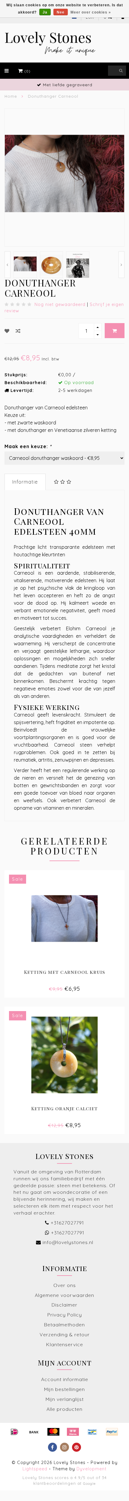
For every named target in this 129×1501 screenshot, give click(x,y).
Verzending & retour (65, 1334)
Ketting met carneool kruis (64, 972)
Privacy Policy (64, 1315)
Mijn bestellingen (64, 1389)
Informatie (25, 482)
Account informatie (64, 1379)
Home (10, 96)
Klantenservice (64, 1344)
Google (89, 1483)
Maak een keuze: (28, 446)
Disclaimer (64, 1305)
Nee (60, 12)
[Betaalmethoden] (14, 1431)
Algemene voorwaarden (64, 1295)
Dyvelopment (91, 1469)
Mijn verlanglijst (65, 1399)
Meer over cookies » (90, 12)
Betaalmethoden (64, 1325)
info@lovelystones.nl (68, 1242)
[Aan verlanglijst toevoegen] (7, 331)
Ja (45, 12)
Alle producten (64, 1409)
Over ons (64, 1285)
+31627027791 (67, 1223)
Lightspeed (34, 1469)
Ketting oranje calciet (64, 1108)
